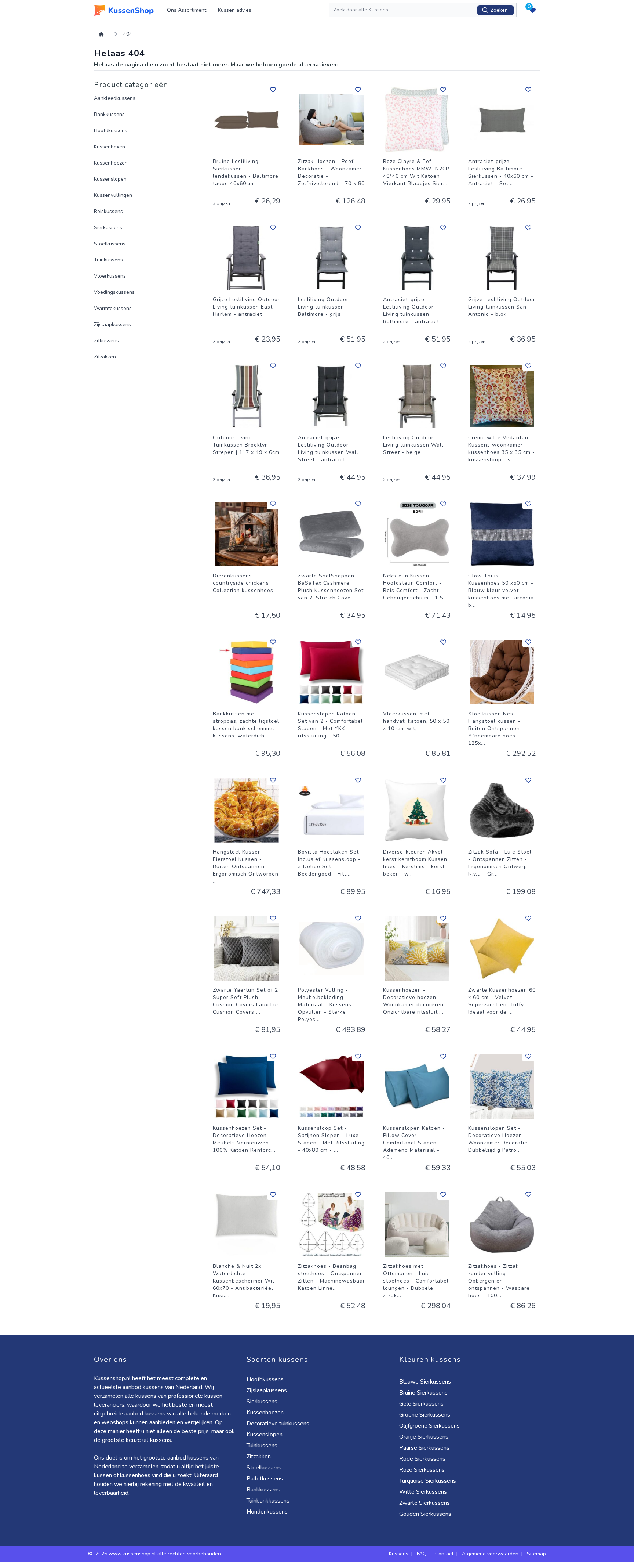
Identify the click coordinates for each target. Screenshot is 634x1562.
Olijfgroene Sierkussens (429, 1426)
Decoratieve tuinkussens (278, 1423)
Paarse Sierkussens (424, 1448)
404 (127, 33)
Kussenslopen (110, 179)
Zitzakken (105, 356)
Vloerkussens (110, 276)
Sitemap (536, 1553)
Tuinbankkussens (268, 1501)
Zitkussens (106, 340)
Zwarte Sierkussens (424, 1503)
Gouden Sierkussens (425, 1514)
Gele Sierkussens (421, 1404)
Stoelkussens (109, 243)
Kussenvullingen (113, 195)
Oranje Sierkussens (423, 1437)
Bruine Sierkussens (423, 1393)
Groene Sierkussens (424, 1415)
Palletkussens (265, 1479)
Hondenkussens (267, 1512)
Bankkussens (109, 114)
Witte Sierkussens (423, 1492)
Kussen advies (234, 10)
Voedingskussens (114, 292)
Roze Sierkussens (422, 1470)
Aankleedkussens (114, 98)
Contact (444, 1553)
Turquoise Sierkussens (427, 1481)
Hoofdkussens (110, 130)
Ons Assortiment (186, 10)
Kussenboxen (109, 146)
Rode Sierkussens (422, 1459)
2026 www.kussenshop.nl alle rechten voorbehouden (158, 1553)
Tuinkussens (108, 259)
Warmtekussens (113, 308)
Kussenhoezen (111, 162)
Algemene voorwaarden (490, 1553)
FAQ (422, 1553)
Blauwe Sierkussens (425, 1382)
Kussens (398, 1553)
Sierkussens (108, 227)
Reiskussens (108, 211)
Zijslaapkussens (112, 324)
